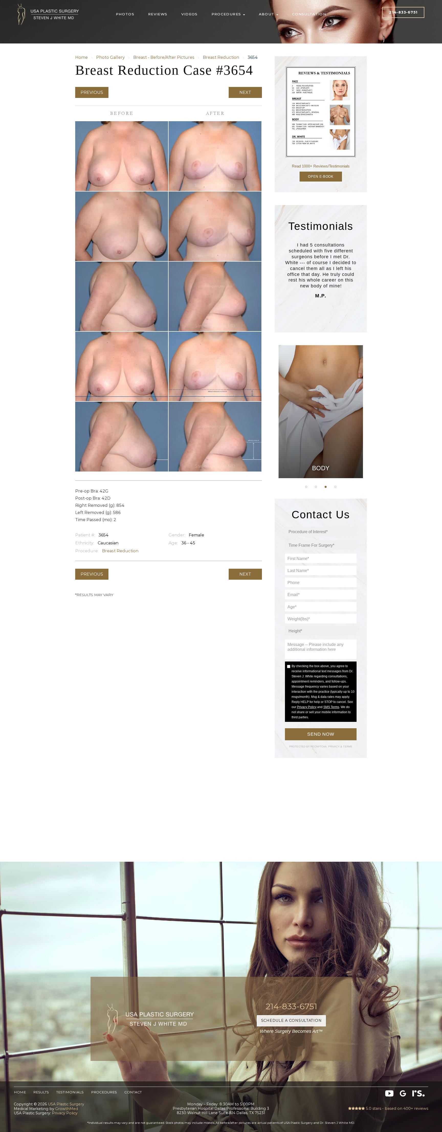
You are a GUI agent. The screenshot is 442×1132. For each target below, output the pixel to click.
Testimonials (70, 1092)
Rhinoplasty (321, 401)
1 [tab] (306, 487)
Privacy (334, 746)
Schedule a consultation (291, 1020)
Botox (321, 453)
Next (245, 92)
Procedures (227, 14)
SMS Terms (331, 707)
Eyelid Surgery (321, 427)
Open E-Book (320, 176)
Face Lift (321, 440)
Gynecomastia (321, 376)
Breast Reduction (221, 57)
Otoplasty (320, 389)
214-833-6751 (403, 12)
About (267, 14)
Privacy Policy (306, 707)
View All (321, 466)
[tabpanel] (321, 411)
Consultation (309, 14)
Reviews (158, 14)
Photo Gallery (110, 57)
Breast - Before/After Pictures (163, 57)
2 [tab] (316, 487)
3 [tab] (326, 487)
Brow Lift (321, 414)
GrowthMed (66, 1108)
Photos (125, 14)
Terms (347, 746)
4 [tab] (335, 487)
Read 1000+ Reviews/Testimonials (321, 166)
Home (81, 57)
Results (41, 1092)
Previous (92, 92)
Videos (189, 14)
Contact (133, 1092)
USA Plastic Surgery (48, 2)
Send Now (320, 734)
